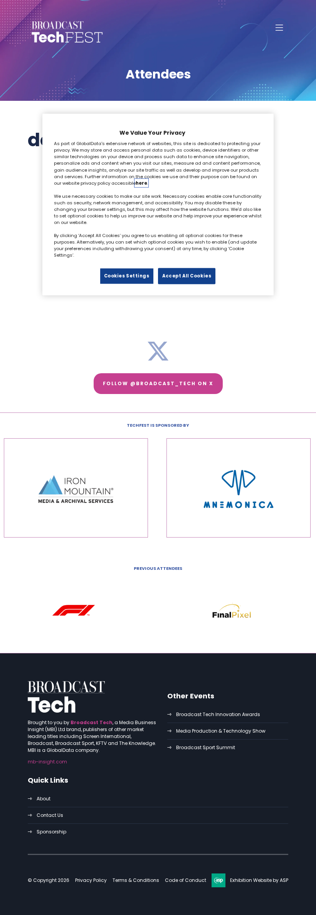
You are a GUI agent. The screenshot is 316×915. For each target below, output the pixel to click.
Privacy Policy (91, 880)
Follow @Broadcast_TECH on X (158, 383)
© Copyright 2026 (48, 880)
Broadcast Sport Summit (205, 747)
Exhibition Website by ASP (259, 880)
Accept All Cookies (186, 276)
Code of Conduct (185, 880)
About (43, 798)
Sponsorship (51, 831)
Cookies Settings (127, 276)
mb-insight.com (47, 761)
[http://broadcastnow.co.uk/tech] (66, 711)
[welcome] (66, 43)
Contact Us (50, 815)
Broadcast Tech (92, 722)
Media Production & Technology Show (221, 731)
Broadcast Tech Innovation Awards (218, 714)
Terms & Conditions (136, 880)
